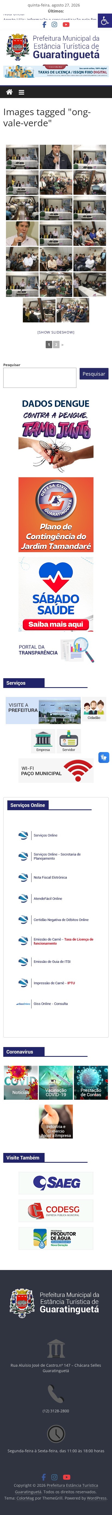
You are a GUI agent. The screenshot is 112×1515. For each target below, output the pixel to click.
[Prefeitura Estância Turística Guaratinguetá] (9, 92)
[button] (105, 21)
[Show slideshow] (56, 332)
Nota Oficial (13, 17)
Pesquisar (11, 364)
